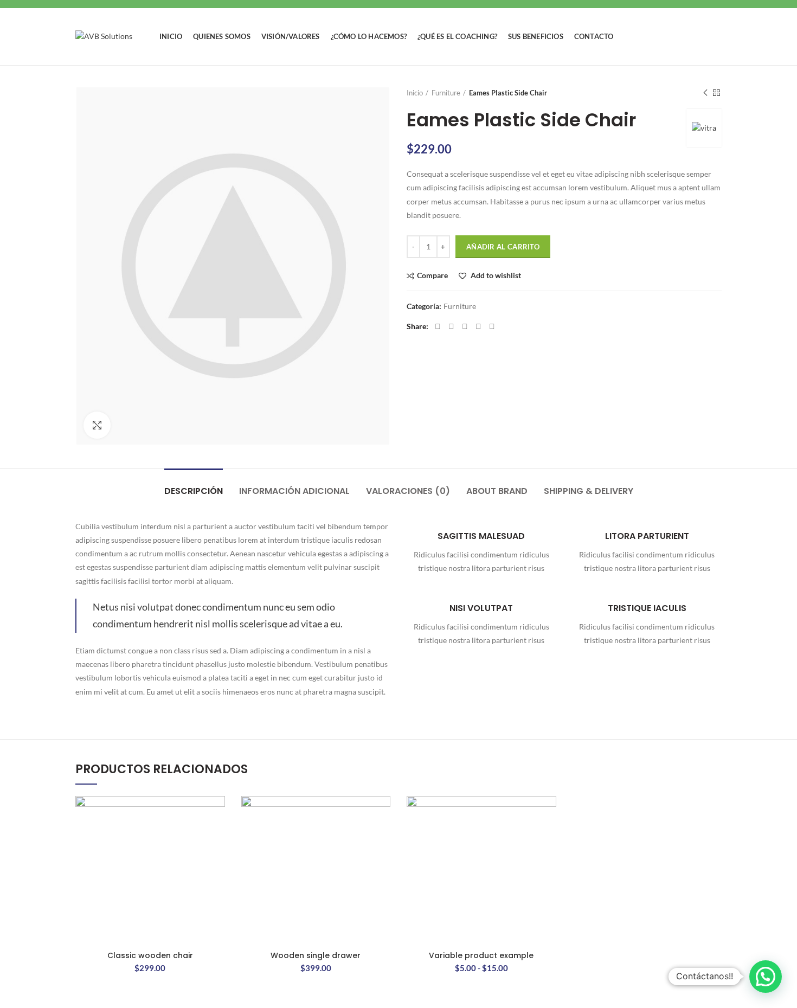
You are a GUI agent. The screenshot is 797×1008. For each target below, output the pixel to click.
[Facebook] (438, 326)
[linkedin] (478, 326)
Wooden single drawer (316, 955)
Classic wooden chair (150, 955)
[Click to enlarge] (97, 425)
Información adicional (294, 491)
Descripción (193, 491)
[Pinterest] (465, 326)
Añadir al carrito (502, 246)
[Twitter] (451, 326)
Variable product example (481, 955)
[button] (765, 976)
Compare (432, 276)
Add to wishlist (495, 276)
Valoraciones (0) (408, 491)
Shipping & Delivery (588, 491)
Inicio (415, 92)
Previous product (705, 92)
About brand (497, 491)
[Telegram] (492, 326)
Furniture (446, 92)
